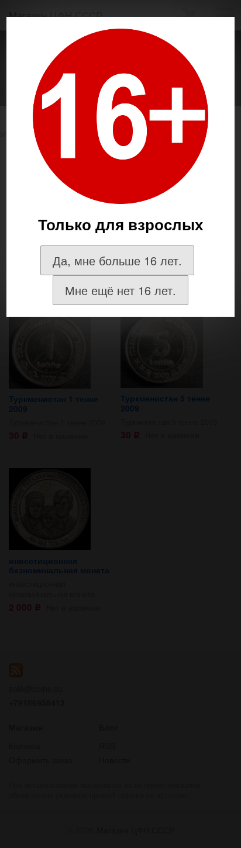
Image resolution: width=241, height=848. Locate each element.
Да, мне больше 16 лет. (117, 260)
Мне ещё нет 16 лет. (120, 290)
